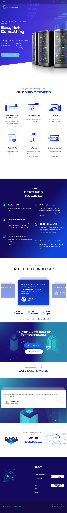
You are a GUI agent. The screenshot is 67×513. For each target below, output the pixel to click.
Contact (37, 492)
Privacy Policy (39, 478)
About (36, 482)
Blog (36, 488)
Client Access (55, 2)
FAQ (36, 485)
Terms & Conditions (41, 474)
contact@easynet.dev (26, 2)
